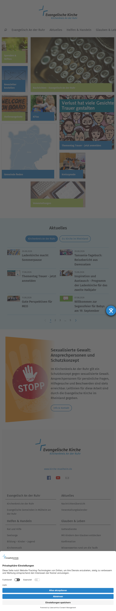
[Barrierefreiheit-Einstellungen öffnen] (111, 311)
